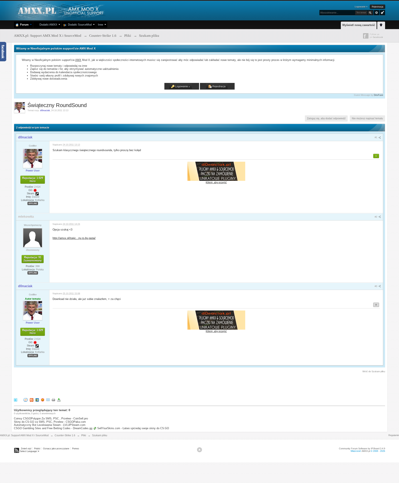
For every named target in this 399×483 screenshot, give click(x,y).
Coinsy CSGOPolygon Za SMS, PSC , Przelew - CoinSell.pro (51, 418)
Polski (37, 448)
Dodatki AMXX (47, 24)
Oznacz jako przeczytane (56, 448)
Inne (100, 24)
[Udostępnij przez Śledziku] (37, 399)
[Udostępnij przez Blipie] (31, 399)
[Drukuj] (53, 399)
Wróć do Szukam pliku (373, 371)
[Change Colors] (382, 12)
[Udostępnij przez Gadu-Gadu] (42, 399)
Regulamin (393, 435)
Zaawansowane (376, 12)
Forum (23, 24)
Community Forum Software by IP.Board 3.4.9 (362, 448)
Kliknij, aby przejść (216, 182)
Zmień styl (26, 448)
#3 (376, 286)
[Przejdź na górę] (199, 449)
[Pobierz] (58, 399)
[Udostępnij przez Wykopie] (25, 399)
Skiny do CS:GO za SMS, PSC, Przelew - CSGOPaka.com (50, 421)
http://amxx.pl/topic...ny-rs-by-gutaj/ (74, 238)
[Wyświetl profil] (32, 158)
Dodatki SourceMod (79, 24)
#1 (376, 137)
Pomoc (75, 448)
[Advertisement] (89, 384)
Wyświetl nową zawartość (358, 25)
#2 (376, 217)
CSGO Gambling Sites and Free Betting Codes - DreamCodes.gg (53, 428)
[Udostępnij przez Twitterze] (15, 399)
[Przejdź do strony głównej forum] (60, 10)
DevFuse (378, 95)
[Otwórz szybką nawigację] (381, 25)
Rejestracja (377, 6)
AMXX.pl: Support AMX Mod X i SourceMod (24, 435)
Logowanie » (361, 6)
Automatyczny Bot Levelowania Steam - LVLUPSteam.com (49, 424)
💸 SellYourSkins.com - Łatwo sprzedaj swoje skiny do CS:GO (131, 428)
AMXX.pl (366, 451)
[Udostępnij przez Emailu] (48, 399)
